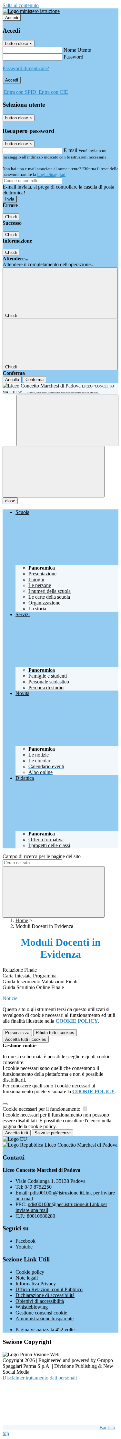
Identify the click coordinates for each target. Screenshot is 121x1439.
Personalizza (17, 1032)
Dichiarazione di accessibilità (45, 1295)
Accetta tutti (25, 1039)
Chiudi (11, 216)
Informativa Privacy (35, 1283)
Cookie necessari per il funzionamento (42, 1109)
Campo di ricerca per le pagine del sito (42, 856)
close (10, 500)
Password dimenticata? (26, 68)
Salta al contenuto (21, 5)
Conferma (34, 379)
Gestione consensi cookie (41, 1312)
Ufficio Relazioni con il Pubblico (49, 1289)
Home (21, 920)
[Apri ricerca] (67, 420)
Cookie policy (29, 1272)
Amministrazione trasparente (44, 1318)
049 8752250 (38, 1187)
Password (73, 57)
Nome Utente (77, 50)
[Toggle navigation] (54, 471)
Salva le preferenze (53, 1132)
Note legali (26, 1278)
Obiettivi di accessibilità (39, 1301)
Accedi (11, 17)
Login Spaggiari (51, 174)
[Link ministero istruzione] (31, 11)
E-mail (70, 150)
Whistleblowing (31, 1307)
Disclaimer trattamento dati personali (40, 1377)
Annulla (12, 379)
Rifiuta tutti (55, 1032)
